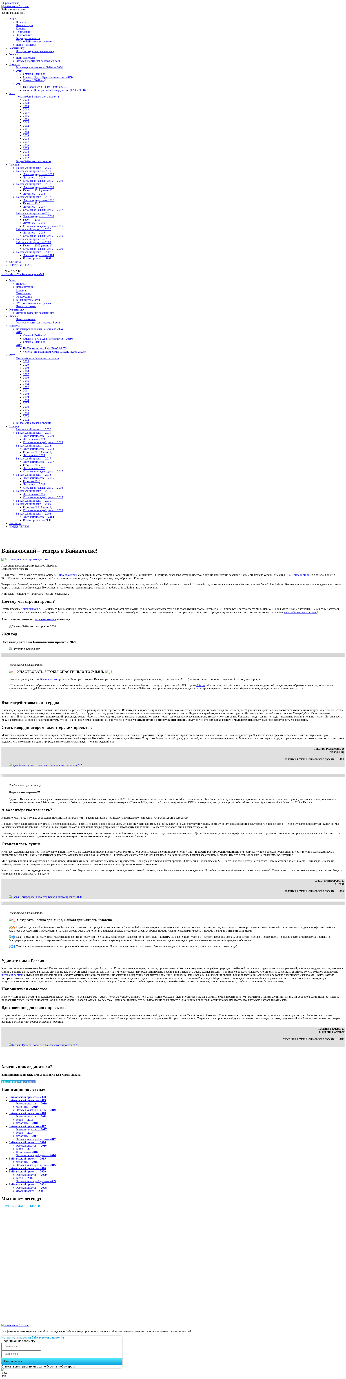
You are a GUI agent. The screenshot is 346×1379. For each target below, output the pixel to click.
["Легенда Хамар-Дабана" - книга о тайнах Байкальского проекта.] (55, 1314)
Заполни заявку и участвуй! (18, 1081)
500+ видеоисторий (299, 574)
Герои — (24, 1119)
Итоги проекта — (30, 1190)
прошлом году (68, 574)
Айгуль (200, 685)
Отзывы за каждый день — (36, 1109)
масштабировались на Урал (300, 612)
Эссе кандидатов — (31, 1103)
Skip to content (10, 2)
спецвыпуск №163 (34, 608)
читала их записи (12, 974)
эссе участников (45, 619)
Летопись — (27, 1106)
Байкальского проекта (53, 679)
